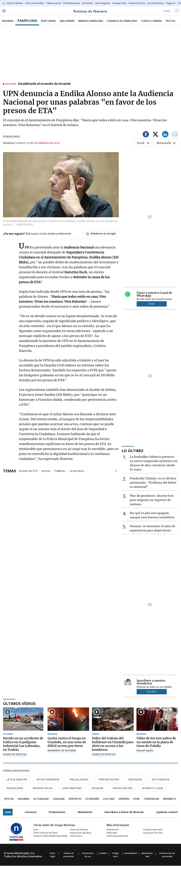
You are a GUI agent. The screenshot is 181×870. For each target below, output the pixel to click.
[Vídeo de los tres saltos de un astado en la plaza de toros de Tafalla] (157, 719)
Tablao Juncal (79, 779)
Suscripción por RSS (153, 832)
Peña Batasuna (108, 779)
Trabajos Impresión (153, 829)
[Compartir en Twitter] (155, 135)
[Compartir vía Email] (175, 135)
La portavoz (76, 470)
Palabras (60, 470)
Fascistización (122, 788)
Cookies (103, 853)
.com (7, 812)
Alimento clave (152, 788)
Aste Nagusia (160, 779)
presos (46, 470)
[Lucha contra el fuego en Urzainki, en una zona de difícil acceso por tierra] (68, 719)
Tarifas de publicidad (117, 835)
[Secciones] (4, 10)
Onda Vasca (76, 835)
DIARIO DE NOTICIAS (15, 754)
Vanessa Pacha (42, 788)
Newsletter (85, 812)
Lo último (132, 450)
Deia (36, 829)
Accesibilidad (130, 853)
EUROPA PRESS (11, 136)
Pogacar (97, 788)
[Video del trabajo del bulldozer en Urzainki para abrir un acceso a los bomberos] (113, 719)
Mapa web (112, 832)
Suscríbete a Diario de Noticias (124, 812)
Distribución (113, 829)
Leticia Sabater (16, 779)
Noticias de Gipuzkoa (80, 832)
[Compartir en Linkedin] (165, 135)
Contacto (31, 812)
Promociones (57, 812)
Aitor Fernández (48, 779)
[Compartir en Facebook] (146, 135)
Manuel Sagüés (144, 750)
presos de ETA (28, 470)
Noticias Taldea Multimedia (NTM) (50, 835)
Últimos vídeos (19, 703)
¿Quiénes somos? (167, 812)
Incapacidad (14, 788)
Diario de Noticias (79, 829)
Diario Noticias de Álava (46, 832)
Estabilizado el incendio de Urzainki (44, 84)
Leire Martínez (72, 788)
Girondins (135, 779)
